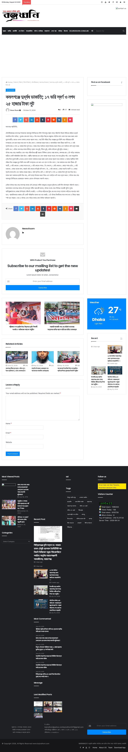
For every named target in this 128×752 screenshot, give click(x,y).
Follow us (102, 476)
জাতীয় (9, 31)
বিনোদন (66, 31)
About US (102, 748)
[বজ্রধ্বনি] (21, 15)
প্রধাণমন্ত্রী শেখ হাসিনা (72, 514)
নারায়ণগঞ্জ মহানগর (71, 506)
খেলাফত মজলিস (83, 497)
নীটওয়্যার (80, 510)
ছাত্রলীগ (69, 502)
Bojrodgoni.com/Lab (79, 31)
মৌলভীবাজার (35, 82)
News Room (14, 110)
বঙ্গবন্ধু (83, 514)
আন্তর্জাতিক (29, 31)
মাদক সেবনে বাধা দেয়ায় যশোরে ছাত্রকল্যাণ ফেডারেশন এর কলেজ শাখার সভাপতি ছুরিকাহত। (23, 489)
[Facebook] (113, 2)
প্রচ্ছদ (4, 31)
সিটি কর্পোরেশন (88, 523)
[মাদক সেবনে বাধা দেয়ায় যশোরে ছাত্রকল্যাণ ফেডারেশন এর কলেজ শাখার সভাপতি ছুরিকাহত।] (9, 488)
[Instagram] (102, 2)
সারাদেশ (16, 82)
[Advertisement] (64, 55)
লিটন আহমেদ (70, 523)
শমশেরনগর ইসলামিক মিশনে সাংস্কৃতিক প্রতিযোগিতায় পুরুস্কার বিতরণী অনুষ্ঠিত (68, 369)
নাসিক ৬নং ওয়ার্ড (83, 506)
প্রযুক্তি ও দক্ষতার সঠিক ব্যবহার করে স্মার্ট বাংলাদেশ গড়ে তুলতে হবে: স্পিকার (23, 505)
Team (110, 748)
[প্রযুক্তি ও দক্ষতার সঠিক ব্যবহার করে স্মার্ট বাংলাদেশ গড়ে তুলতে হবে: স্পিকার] (9, 504)
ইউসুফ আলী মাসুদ (71, 497)
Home (9, 82)
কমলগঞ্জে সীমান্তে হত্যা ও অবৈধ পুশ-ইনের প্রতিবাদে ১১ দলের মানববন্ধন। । (16, 369)
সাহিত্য (60, 31)
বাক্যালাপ (47, 31)
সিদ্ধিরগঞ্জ (69, 527)
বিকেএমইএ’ (70, 519)
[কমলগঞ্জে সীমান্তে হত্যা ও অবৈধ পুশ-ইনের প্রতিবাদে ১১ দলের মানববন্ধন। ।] (17, 357)
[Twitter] (109, 2)
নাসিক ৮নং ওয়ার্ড (71, 510)
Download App (120, 748)
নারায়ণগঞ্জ (89, 502)
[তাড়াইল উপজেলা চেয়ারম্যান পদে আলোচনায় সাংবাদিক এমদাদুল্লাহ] (43, 357)
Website (9, 442)
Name (9, 423)
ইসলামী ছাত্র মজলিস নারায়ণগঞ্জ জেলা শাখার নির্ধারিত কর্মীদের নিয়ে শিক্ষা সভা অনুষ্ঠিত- (98, 380)
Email (8, 433)
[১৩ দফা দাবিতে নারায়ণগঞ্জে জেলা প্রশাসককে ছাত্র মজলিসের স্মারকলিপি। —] (115, 349)
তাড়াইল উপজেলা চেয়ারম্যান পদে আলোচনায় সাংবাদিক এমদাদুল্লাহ (40, 369)
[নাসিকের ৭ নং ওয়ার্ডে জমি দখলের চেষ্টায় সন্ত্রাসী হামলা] (9, 520)
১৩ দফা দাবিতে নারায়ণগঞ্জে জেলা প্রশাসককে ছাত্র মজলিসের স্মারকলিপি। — (114, 358)
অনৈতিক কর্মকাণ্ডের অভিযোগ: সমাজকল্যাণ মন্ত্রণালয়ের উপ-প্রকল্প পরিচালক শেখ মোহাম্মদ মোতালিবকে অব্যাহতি (113, 382)
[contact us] (121, 8)
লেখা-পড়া (53, 31)
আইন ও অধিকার (38, 31)
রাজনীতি (15, 31)
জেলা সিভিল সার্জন (79, 502)
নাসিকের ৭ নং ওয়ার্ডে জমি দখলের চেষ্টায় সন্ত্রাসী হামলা (23, 519)
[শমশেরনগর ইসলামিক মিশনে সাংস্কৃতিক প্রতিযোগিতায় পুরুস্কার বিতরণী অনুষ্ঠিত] (69, 357)
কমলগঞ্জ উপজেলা (44, 82)
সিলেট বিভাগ (27, 82)
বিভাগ (20, 82)
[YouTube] (105, 2)
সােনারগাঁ (79, 523)
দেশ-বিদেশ (21, 31)
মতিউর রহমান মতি (80, 519)
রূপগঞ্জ (90, 519)
